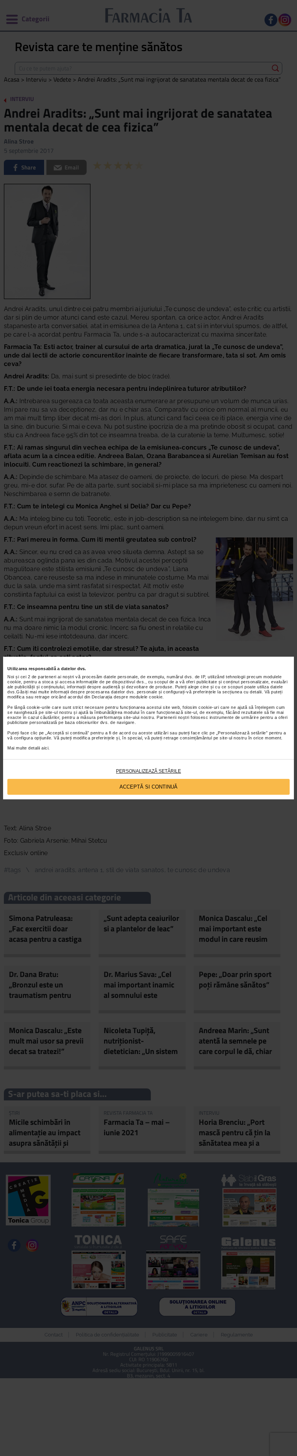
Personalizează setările (148, 771)
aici (44, 748)
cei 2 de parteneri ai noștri (47, 676)
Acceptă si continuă (148, 787)
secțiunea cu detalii (242, 692)
